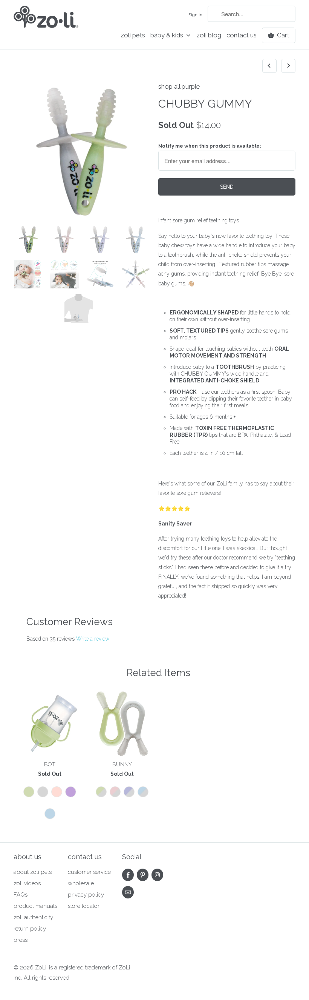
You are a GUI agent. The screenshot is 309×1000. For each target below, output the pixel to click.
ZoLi (40, 967)
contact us (241, 35)
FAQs (21, 894)
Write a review (92, 639)
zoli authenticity (33, 917)
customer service (89, 872)
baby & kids (167, 35)
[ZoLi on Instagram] (157, 875)
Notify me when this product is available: (209, 146)
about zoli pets (33, 872)
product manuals (35, 906)
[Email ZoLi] (128, 892)
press (21, 940)
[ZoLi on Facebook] (128, 875)
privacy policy (86, 894)
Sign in (195, 14)
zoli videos (27, 883)
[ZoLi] (46, 19)
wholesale (81, 883)
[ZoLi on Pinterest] (142, 875)
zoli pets (133, 35)
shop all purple (179, 86)
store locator (83, 906)
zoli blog (208, 35)
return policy (30, 928)
